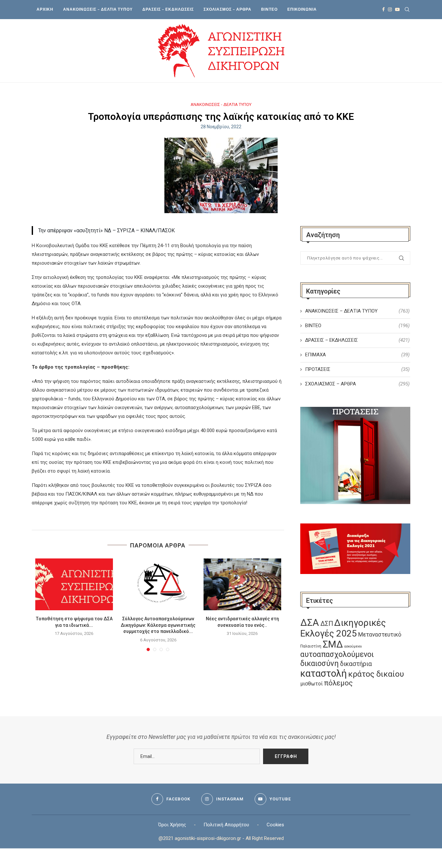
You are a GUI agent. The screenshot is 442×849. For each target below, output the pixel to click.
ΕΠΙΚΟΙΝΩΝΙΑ (302, 9)
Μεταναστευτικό (379, 634)
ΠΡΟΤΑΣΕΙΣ (357, 369)
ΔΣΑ (309, 622)
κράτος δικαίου (376, 674)
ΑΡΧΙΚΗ (45, 9)
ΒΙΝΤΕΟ (269, 9)
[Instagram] (390, 9)
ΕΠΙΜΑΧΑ (357, 355)
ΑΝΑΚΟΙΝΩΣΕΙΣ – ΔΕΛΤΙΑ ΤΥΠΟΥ (98, 9)
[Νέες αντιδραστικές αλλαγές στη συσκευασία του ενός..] (242, 584)
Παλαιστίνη (310, 646)
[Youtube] (397, 9)
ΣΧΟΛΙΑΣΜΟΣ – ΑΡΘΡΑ (227, 9)
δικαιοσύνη (319, 663)
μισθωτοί (311, 684)
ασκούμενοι (353, 646)
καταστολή (323, 673)
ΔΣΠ (326, 623)
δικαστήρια (356, 664)
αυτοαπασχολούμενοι (337, 654)
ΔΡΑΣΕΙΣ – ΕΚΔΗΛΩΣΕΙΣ (168, 9)
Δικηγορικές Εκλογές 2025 (343, 628)
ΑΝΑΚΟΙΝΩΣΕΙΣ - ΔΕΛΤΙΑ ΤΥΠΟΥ (221, 104)
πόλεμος (338, 683)
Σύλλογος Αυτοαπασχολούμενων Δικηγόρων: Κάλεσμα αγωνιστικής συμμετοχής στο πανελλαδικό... (158, 625)
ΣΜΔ (333, 644)
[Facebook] (383, 9)
